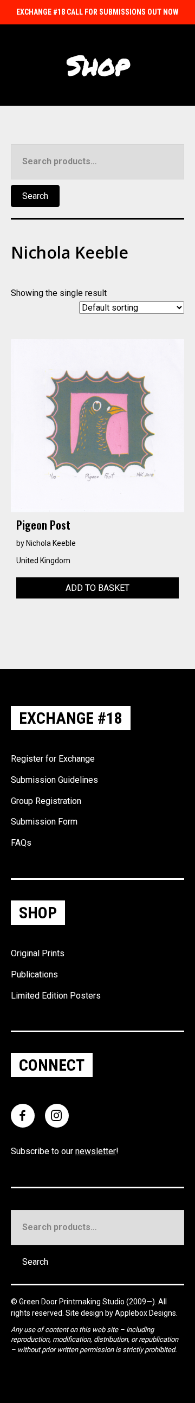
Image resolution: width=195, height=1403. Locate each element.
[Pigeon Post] (97, 425)
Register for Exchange (53, 759)
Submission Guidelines (54, 780)
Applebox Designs (145, 1313)
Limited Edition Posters (56, 995)
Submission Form (44, 821)
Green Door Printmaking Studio (72, 1301)
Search (35, 196)
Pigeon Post (43, 525)
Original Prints (37, 953)
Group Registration (46, 801)
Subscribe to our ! (65, 1151)
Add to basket (97, 588)
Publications (34, 974)
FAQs (21, 843)
